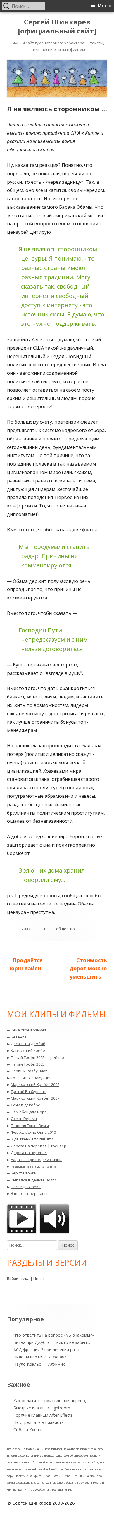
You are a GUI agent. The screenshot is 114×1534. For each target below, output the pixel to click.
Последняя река (26, 1186)
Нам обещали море (29, 1111)
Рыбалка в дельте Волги (33, 1180)
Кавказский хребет (29, 1050)
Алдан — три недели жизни (36, 1159)
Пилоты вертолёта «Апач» (39, 1357)
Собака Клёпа (27, 1429)
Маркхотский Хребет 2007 (35, 1098)
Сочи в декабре (25, 1104)
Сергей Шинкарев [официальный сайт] (57, 26)
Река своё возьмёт (28, 1030)
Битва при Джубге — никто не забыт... (51, 1342)
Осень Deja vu (24, 1118)
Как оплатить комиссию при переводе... (52, 1400)
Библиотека (18, 1278)
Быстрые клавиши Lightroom (41, 1408)
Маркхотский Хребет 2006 (35, 1084)
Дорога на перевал (29, 1152)
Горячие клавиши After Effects (43, 1415)
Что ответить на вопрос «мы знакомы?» (53, 1335)
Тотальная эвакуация (31, 1077)
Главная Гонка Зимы (30, 1125)
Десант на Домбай (28, 1043)
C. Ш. (43, 928)
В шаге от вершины (29, 1193)
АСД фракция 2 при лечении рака (46, 1349)
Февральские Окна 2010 (33, 1132)
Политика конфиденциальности (38, 1476)
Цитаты (40, 1278)
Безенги (18, 1037)
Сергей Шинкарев (31, 1503)
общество (65, 928)
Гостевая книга (62, 1489)
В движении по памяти (32, 1139)
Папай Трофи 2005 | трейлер (37, 1057)
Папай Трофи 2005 (27, 1064)
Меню (104, 5)
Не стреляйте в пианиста (38, 1422)
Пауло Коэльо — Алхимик (39, 1364)
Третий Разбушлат (28, 1091)
